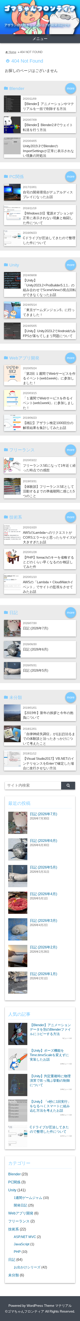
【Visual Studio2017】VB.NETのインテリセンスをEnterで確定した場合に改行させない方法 (48, 763)
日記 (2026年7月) (35, 628)
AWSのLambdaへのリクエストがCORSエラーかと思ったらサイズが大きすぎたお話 (49, 537)
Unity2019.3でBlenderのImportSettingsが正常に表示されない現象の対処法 (48, 150)
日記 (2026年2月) (43, 947)
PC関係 (14, 1182)
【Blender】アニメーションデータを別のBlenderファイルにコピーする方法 (50, 1029)
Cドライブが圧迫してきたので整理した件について (49, 1129)
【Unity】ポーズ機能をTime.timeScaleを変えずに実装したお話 (49, 1055)
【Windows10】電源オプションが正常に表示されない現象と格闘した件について (48, 218)
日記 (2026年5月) (35, 670)
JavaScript (21, 1244)
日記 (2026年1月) (43, 974)
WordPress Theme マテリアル (49, 1305)
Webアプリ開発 (20, 1213)
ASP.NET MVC (25, 1237)
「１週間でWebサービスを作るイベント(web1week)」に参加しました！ (48, 403)
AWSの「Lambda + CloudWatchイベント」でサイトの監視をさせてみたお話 (48, 586)
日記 (11, 1259)
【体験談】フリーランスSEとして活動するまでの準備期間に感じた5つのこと (49, 491)
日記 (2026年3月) (43, 920)
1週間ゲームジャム (28, 1198)
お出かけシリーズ (27, 1267)
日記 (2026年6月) (35, 649)
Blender (14, 1174)
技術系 (13, 1229)
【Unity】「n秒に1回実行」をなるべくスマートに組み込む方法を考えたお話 (50, 1106)
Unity (12, 1190)
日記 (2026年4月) (43, 894)
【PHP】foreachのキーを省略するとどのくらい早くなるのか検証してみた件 (48, 562)
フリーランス (19, 1221)
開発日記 (20, 1205)
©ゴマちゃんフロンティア (24, 1311)
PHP (17, 1252)
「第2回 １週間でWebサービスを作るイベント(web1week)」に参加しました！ (49, 378)
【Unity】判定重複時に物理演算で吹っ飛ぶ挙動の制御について (50, 1080)
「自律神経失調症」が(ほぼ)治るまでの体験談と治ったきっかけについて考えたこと (49, 738)
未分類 (13, 1275)
